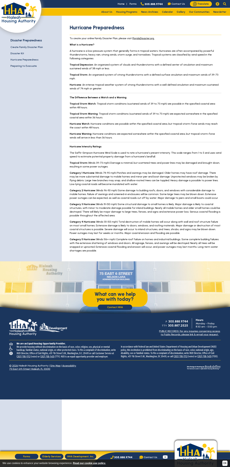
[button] (224, 3)
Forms (133, 3)
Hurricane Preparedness (24, 59)
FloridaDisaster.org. (143, 38)
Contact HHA (115, 307)
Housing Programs (126, 11)
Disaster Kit (17, 53)
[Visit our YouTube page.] (165, 457)
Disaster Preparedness (26, 40)
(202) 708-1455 (47, 356)
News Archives (149, 11)
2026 (15, 365)
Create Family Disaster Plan (26, 47)
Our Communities (199, 11)
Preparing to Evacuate (23, 65)
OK (225, 463)
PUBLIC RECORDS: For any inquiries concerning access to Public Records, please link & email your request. (189, 333)
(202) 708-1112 (23, 356)
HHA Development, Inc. (80, 456)
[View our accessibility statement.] (217, 4)
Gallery (181, 11)
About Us (106, 11)
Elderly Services (51, 456)
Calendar (167, 11)
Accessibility (69, 365)
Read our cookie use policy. (89, 463)
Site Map (55, 365)
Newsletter (219, 11)
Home (121, 3)
